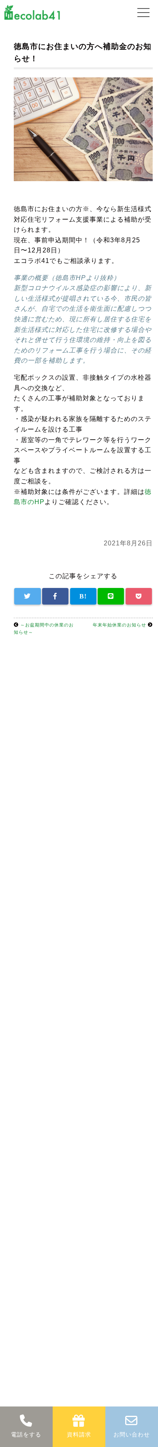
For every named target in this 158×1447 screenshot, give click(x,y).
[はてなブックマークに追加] (83, 596)
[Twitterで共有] (27, 596)
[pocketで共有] (139, 596)
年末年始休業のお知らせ (119, 624)
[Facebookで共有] (55, 596)
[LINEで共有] (111, 596)
